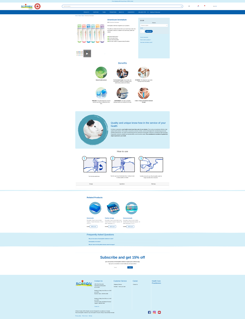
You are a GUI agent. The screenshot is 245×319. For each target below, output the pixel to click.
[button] (122, 238)
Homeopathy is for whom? (94, 241)
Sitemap (90, 315)
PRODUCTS (86, 12)
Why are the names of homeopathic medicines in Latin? (101, 238)
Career (135, 281)
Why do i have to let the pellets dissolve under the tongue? (102, 244)
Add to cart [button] (93, 226)
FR (216, 6)
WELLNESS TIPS (142, 12)
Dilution (154, 22)
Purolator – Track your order (119, 286)
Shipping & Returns (118, 284)
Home (76, 15)
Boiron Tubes (81, 15)
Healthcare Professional (155, 12)
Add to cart (148, 31)
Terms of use (85, 315)
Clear (141, 28)
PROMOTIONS (113, 12)
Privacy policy (78, 315)
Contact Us (96, 306)
